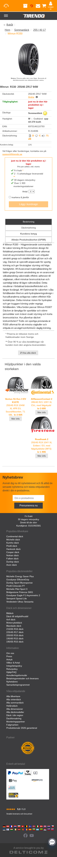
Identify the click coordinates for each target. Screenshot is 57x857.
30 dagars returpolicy (28, 519)
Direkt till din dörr (28, 522)
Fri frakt (28, 516)
